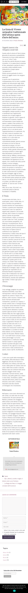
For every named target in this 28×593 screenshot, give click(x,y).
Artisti (4, 555)
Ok (14, 590)
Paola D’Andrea (14, 451)
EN (21, 45)
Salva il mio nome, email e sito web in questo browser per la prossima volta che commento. (14, 532)
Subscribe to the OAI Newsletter (13, 570)
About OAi (6, 552)
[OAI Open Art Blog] (7, 2)
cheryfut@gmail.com (12, 469)
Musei (4, 557)
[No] (26, 588)
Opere (6, 476)
